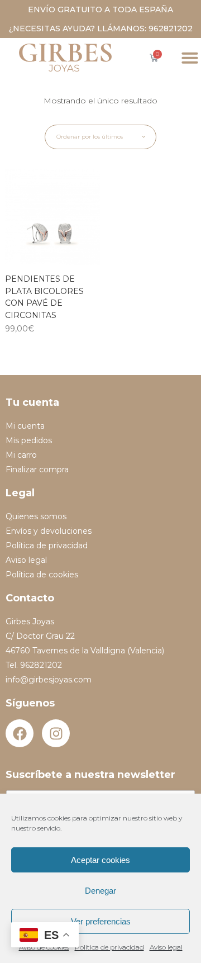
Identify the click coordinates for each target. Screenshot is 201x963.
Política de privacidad (109, 947)
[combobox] (100, 137)
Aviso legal (166, 947)
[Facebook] (20, 733)
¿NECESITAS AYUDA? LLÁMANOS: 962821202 (101, 28)
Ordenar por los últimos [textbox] (89, 136)
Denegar (100, 890)
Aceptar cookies (100, 860)
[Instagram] (56, 733)
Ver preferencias (101, 921)
